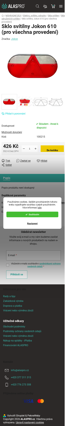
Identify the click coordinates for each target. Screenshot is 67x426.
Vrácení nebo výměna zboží (18, 310)
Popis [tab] (6, 178)
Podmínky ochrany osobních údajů (22, 331)
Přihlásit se (16, 274)
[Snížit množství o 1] (24, 149)
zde (40, 207)
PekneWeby (33, 415)
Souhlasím (34, 214)
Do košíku (52, 150)
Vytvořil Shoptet (16, 415)
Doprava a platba (12, 305)
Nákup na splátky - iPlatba (17, 340)
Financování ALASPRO (15, 345)
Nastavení (32, 223)
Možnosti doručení (12, 132)
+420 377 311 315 (21, 377)
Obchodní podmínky (14, 326)
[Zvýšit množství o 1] (35, 149)
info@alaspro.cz (20, 370)
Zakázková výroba (13, 300)
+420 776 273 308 (21, 384)
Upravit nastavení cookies (30, 422)
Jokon (14, 38)
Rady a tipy (9, 296)
